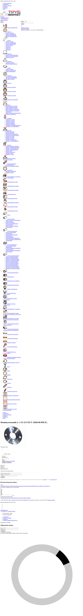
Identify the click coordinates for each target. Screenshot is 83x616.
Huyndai (30, 486)
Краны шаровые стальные (11, 107)
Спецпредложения (7, 3)
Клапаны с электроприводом (12, 141)
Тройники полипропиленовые (12, 259)
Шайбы (9, 374)
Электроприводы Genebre (13, 186)
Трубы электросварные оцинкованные (11, 233)
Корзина (2, 16)
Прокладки (9, 379)
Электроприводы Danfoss (13, 190)
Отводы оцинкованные (11, 42)
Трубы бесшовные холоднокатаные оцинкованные (13, 238)
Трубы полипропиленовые (13, 255)
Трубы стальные (10, 219)
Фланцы (9, 31)
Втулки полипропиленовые (12, 261)
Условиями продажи (53, 479)
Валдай (5, 486)
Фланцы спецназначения (11, 36)
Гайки (8, 370)
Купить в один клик (10, 461)
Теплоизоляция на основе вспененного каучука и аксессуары (11, 319)
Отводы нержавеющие (11, 44)
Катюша (16, 486)
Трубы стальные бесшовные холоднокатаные (12, 224)
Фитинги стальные (11, 87)
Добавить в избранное (6, 462)
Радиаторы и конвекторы (12, 395)
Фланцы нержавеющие (11, 34)
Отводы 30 (8, 49)
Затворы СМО (9, 150)
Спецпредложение (7, 410)
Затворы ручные (9, 153)
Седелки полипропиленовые (12, 263)
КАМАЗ (26, 486)
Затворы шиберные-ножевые (12, 146)
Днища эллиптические (11, 70)
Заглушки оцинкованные (11, 77)
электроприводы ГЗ (11, 194)
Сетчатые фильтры (10, 165)
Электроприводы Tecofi (12, 210)
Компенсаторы (10, 276)
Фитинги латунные (11, 95)
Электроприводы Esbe (12, 198)
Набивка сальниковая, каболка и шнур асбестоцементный (12, 358)
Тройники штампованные (11, 63)
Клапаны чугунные (10, 137)
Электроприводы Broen (12, 206)
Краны (8, 104)
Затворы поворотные (10, 152)
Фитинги (9, 83)
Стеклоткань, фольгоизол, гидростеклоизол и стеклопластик (11, 330)
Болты (8, 366)
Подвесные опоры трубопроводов (9, 304)
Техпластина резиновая (12, 338)
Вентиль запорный (11, 158)
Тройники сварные (10, 62)
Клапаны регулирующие (11, 139)
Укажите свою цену (5, 474)
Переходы (9, 53)
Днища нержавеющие (10, 71)
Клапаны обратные (10, 131)
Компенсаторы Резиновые (13, 285)
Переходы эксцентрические (12, 56)
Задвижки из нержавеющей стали (13, 125)
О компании (6, 4)
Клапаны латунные (10, 136)
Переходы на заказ (10, 57)
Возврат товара (51, 500)
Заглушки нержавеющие (11, 76)
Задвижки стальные (10, 121)
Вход (4, 9)
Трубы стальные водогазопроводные (10, 222)
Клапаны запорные (10, 132)
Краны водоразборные (11, 114)
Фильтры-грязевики (11, 163)
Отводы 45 (8, 48)
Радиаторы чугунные (12, 409)
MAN (33, 486)
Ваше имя (3, 528)
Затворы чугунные (10, 154)
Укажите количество (5, 473)
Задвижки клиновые (10, 123)
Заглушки (9, 75)
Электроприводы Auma (12, 182)
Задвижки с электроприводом (12, 126)
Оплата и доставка (7, 5)
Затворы (9, 145)
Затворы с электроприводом (12, 148)
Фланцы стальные (10, 32)
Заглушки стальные (10, 79)
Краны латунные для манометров (13, 113)
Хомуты (9, 383)
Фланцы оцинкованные (11, 35)
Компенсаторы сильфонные (13, 280)
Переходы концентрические (12, 55)
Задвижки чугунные (10, 119)
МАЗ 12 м (36, 486)
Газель (2, 486)
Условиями (45, 479)
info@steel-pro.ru (4, 510)
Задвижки (9, 118)
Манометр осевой (10, 172)
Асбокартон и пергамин (12, 334)
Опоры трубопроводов (12, 289)
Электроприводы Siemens (13, 202)
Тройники (9, 61)
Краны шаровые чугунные (12, 108)
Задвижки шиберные (10, 124)
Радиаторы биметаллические (13, 399)
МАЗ (23, 486)
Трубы (8, 214)
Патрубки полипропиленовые (12, 267)
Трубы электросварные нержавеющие (11, 246)
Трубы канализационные (12, 272)
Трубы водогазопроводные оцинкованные (12, 235)
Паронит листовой (11, 342)
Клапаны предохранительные (12, 135)
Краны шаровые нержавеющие (12, 109)
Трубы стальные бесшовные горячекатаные (12, 226)
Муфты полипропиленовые (12, 256)
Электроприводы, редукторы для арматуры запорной (11, 177)
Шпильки (9, 387)
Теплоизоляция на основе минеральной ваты (11, 324)
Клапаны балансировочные (12, 134)
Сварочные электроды (12, 391)
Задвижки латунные (10, 120)
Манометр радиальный (11, 171)
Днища (8, 68)
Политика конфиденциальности (10, 520)
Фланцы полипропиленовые (12, 262)
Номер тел (3, 529)
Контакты (5, 7)
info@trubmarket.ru (5, 17)
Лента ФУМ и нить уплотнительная (9, 352)
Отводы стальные (10, 41)
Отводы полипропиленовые (12, 258)
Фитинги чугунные (11, 91)
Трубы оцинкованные (12, 231)
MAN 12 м (47, 486)
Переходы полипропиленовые (12, 260)
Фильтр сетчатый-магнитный (12, 166)
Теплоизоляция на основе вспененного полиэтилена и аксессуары (12, 314)
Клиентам (5, 6)
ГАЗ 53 (8, 486)
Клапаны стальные (10, 138)
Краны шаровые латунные (11, 106)
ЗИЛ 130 (12, 486)
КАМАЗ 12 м (42, 486)
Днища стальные (9, 69)
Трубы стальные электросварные (13, 220)
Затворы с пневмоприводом (12, 149)
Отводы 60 (8, 47)
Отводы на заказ (9, 45)
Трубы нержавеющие (12, 244)
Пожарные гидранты (7, 159)
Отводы (9, 40)
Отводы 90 (8, 46)
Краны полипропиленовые (12, 265)
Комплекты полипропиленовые (13, 268)
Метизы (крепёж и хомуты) (13, 362)
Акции (4, 412)
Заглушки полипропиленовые (12, 266)
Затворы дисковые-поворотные (13, 147)
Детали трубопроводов (12, 27)
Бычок (19, 486)
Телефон (2, 476)
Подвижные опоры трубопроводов (9, 294)
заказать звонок (4, 20)
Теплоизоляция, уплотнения (13, 309)
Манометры (10, 170)
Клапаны (9, 130)
